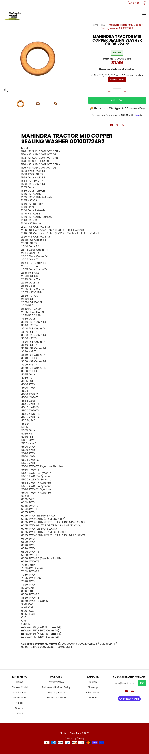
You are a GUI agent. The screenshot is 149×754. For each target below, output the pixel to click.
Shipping (104, 69)
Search (93, 682)
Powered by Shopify (74, 738)
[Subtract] (109, 91)
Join (142, 683)
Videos (20, 703)
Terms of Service (56, 697)
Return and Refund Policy (56, 687)
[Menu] (144, 14)
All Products (93, 692)
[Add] (125, 91)
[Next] (71, 58)
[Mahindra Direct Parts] (14, 14)
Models (93, 697)
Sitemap (93, 687)
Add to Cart (117, 100)
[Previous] (5, 58)
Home (95, 25)
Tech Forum (19, 697)
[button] (111, 125)
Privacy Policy (56, 682)
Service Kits (19, 692)
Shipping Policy (56, 692)
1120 (103, 25)
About (19, 713)
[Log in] (145, 3)
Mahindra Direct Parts (70, 733)
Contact (20, 708)
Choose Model (20, 687)
